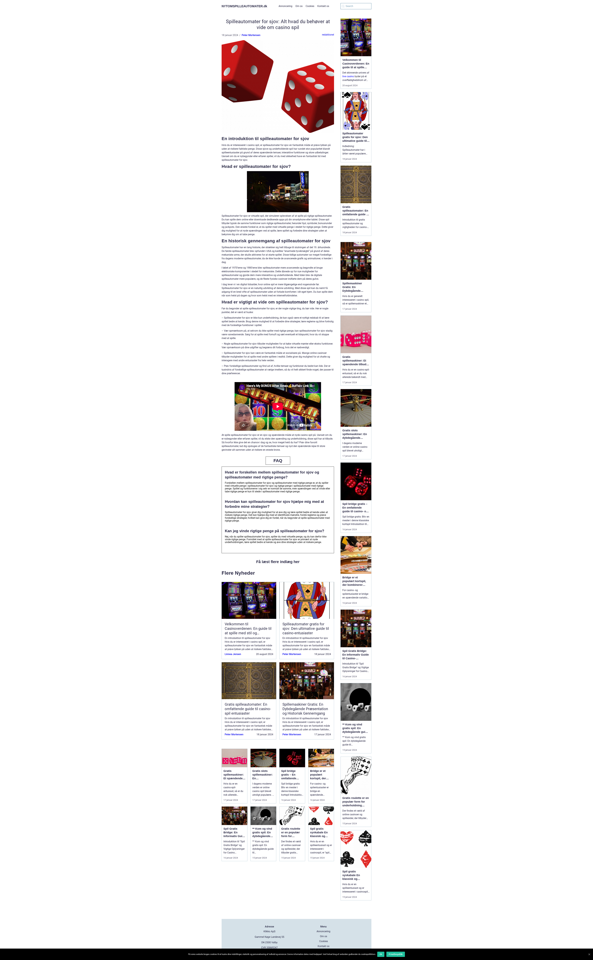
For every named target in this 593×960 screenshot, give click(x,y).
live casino (348, 76)
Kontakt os (323, 6)
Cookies (310, 6)
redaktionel (328, 34)
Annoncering (285, 6)
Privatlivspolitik (396, 954)
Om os (299, 6)
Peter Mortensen (251, 35)
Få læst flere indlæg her (278, 562)
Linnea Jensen (233, 654)
